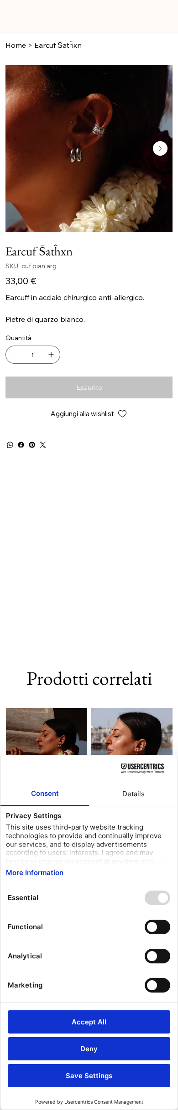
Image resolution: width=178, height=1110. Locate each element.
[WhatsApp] (10, 444)
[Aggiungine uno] (51, 355)
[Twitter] (42, 444)
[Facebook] (21, 444)
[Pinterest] (32, 444)
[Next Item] (160, 148)
